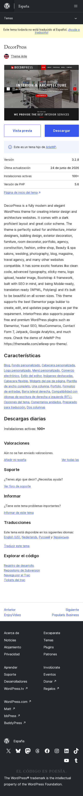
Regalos (51, 689)
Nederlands (29, 537)
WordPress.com (17, 702)
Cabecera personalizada (58, 365)
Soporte (10, 674)
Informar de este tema (19, 512)
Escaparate (52, 633)
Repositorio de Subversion (22, 570)
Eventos (50, 674)
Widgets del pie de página (47, 381)
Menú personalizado (46, 370)
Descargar (61, 131)
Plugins (49, 647)
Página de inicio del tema (21, 192)
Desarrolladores (15, 681)
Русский (44, 537)
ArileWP (51, 147)
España (18, 741)
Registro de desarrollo (19, 565)
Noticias (10, 640)
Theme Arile (19, 56)
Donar (50, 681)
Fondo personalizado (26, 365)
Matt (9, 709)
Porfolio (56, 386)
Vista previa (22, 131)
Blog (7, 365)
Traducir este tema (16, 546)
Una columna (40, 386)
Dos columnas (36, 407)
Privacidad (12, 654)
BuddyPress (15, 723)
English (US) (12, 537)
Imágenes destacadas (58, 375)
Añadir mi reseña (15, 459)
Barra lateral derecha (36, 391)
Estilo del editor (31, 375)
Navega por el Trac (17, 575)
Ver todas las (70, 459)
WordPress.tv (16, 689)
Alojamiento (12, 647)
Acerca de (11, 633)
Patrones (50, 654)
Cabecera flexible (16, 381)
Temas (8, 18)
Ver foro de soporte (17, 486)
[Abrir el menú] (76, 6)
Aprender (10, 667)
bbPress (12, 716)
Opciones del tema (16, 402)
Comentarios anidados (46, 402)
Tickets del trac (14, 580)
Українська (60, 537)
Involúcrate (52, 667)
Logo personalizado (17, 370)
